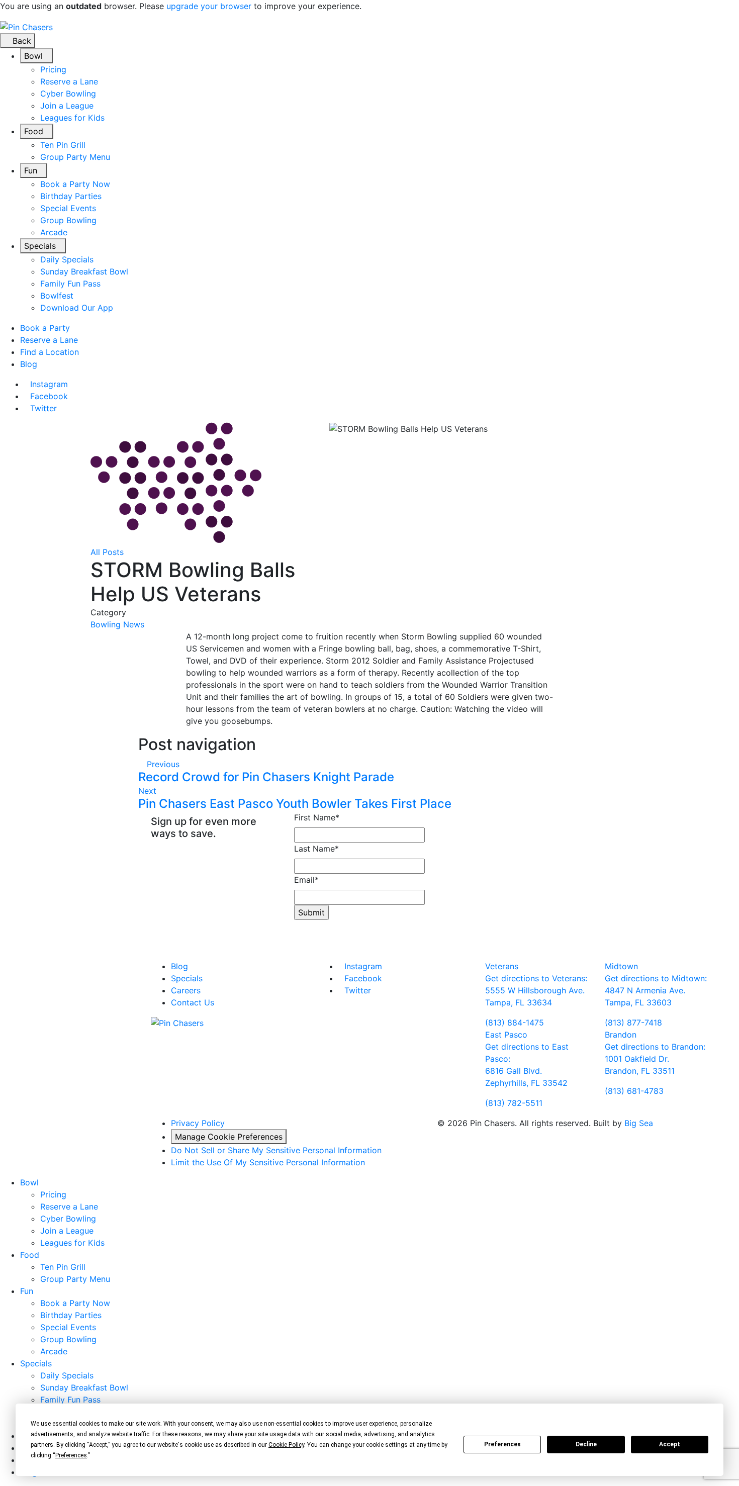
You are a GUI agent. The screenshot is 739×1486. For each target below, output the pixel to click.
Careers (186, 990)
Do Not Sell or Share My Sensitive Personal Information (276, 1150)
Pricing (53, 69)
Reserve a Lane (69, 81)
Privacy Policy (198, 1123)
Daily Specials (67, 259)
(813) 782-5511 (513, 1103)
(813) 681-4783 (634, 1091)
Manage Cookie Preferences (229, 1137)
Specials (40, 246)
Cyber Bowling (68, 93)
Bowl (33, 56)
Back (20, 41)
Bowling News (117, 624)
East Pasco (506, 1035)
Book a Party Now (75, 184)
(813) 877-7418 (633, 1022)
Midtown (621, 966)
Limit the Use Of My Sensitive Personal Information (268, 1162)
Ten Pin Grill (62, 145)
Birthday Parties (71, 196)
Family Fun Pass (70, 283)
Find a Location (49, 352)
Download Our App (76, 308)
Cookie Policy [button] (286, 1444)
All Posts (107, 552)
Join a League (67, 106)
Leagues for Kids (72, 118)
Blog (28, 364)
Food (33, 131)
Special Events (68, 208)
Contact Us (192, 1002)
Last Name (316, 849)
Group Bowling (68, 220)
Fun (30, 170)
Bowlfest (56, 296)
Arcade (53, 232)
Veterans (501, 966)
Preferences (502, 1444)
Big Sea (638, 1123)
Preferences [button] (71, 1455)
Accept (669, 1444)
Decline (586, 1444)
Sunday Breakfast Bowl (84, 271)
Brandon (620, 1035)
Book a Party (45, 328)
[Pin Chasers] (26, 26)
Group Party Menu (75, 157)
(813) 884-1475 (514, 1022)
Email (306, 880)
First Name (316, 817)
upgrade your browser (208, 6)
